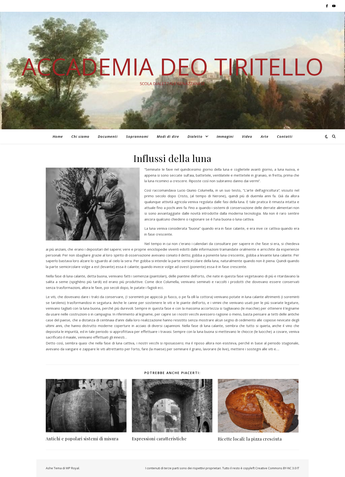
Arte (264, 136)
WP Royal (72, 468)
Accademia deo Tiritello (173, 66)
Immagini (225, 136)
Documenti (108, 136)
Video (247, 136)
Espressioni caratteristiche (159, 439)
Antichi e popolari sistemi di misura (82, 439)
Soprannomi (137, 136)
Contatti (284, 136)
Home (58, 136)
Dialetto (195, 136)
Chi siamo (80, 136)
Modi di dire (168, 136)
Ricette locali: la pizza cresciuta (250, 439)
